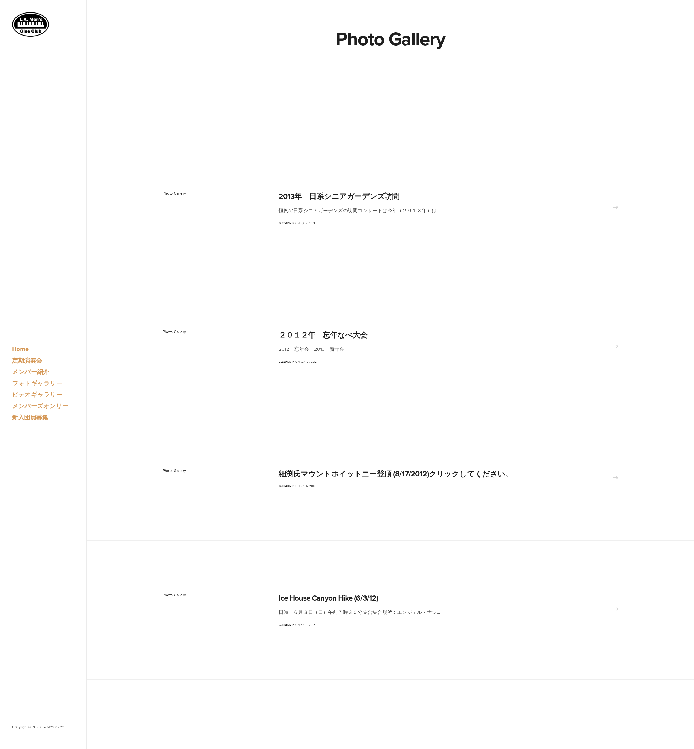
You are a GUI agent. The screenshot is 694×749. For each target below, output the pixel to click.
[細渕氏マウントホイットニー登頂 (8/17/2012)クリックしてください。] (615, 479)
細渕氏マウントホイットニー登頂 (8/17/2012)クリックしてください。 (396, 474)
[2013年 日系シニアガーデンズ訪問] (615, 208)
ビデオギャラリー (37, 394)
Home (20, 349)
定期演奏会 (27, 360)
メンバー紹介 (30, 371)
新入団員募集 (30, 417)
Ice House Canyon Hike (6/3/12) (328, 598)
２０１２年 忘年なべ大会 (327, 335)
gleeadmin (287, 223)
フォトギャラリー (37, 383)
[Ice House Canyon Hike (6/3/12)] (615, 610)
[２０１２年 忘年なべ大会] (615, 347)
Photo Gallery (174, 193)
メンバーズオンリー (40, 406)
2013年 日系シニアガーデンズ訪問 (339, 196)
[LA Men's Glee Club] (30, 24)
